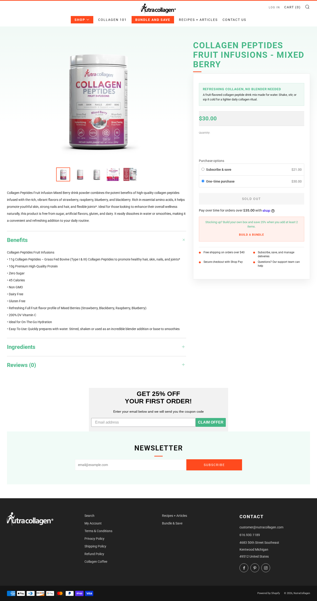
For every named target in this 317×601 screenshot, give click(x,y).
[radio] (202, 169)
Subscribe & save (219, 169)
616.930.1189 (249, 535)
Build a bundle (251, 234)
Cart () (292, 7)
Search (89, 515)
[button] (251, 182)
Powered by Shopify (268, 593)
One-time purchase (220, 181)
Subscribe (214, 465)
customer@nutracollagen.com (261, 527)
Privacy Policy (94, 538)
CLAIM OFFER (210, 422)
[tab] (63, 174)
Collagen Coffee (95, 561)
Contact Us (234, 20)
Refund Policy (94, 554)
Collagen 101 (112, 20)
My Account (93, 523)
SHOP (79, 20)
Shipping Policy (95, 546)
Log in (274, 7)
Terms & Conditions (98, 531)
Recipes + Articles (198, 20)
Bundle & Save (172, 523)
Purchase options (211, 161)
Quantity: (204, 133)
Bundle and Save (152, 20)
